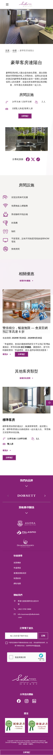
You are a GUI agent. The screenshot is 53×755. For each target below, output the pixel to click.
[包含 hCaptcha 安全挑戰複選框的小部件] (26, 657)
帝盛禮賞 (17, 568)
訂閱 (43, 636)
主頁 (7, 50)
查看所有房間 (25, 378)
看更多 (5, 354)
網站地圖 (17, 583)
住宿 (14, 50)
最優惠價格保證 (20, 573)
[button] (41, 139)
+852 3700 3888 (24, 609)
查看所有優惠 (25, 281)
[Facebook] (18, 701)
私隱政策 (17, 578)
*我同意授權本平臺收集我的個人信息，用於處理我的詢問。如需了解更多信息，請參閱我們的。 (28, 644)
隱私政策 (37, 645)
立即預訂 (25, 116)
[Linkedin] (34, 701)
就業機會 (17, 563)
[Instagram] (26, 701)
